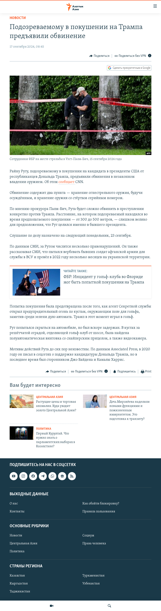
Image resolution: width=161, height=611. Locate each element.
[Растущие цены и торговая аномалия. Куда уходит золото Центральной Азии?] (22, 401)
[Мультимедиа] (51, 606)
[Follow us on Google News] (62, 476)
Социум (88, 535)
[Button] (99, 56)
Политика (43, 429)
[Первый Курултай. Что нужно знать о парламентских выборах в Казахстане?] (22, 433)
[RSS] (72, 476)
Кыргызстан (19, 583)
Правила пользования (98, 511)
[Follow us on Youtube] (14, 476)
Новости (18, 18)
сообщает (66, 182)
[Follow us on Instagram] (23, 476)
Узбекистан (91, 583)
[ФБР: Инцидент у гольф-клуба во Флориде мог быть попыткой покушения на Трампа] (36, 282)
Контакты (17, 511)
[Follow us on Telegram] (43, 476)
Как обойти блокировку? (100, 503)
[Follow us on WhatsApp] (52, 476)
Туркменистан (93, 575)
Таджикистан (20, 591)
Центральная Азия (49, 397)
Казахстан (17, 575)
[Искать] (109, 606)
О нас (14, 503)
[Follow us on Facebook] (33, 476)
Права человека (94, 543)
